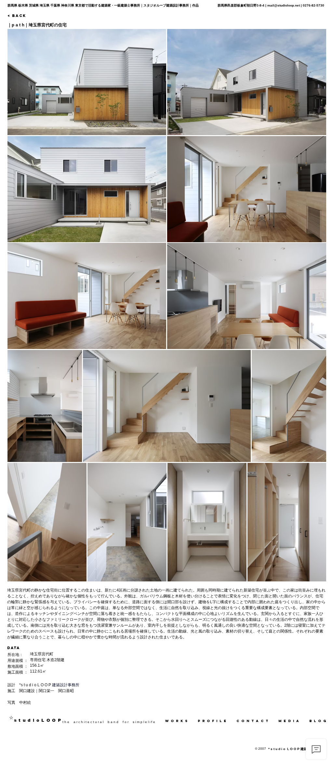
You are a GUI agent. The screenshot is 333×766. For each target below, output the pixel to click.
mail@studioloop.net (283, 5)
